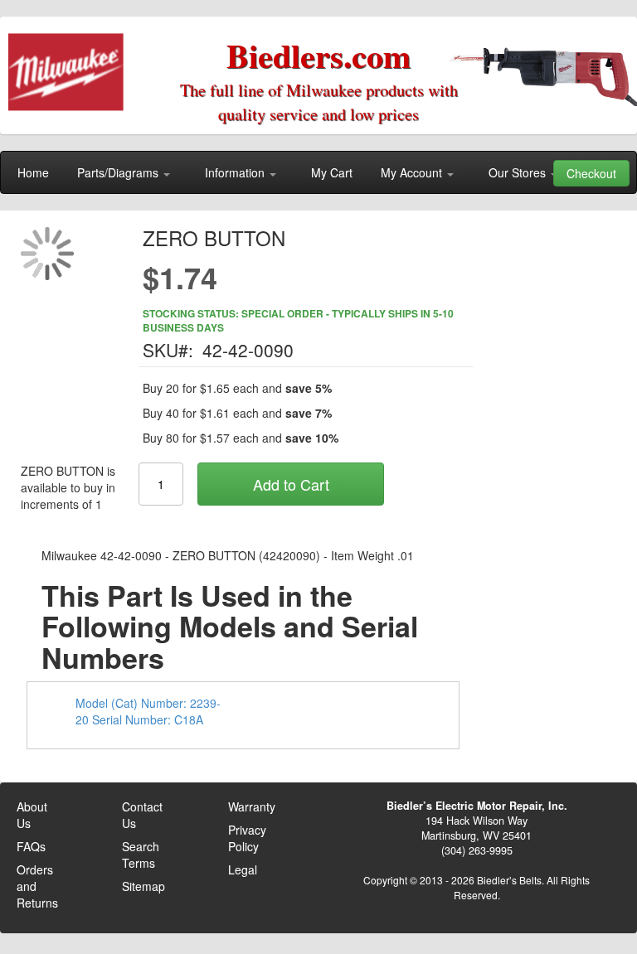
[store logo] (71, 66)
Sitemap (143, 886)
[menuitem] (33, 172)
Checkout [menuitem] (591, 173)
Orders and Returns (37, 886)
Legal (242, 869)
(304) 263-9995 (477, 850)
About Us (32, 814)
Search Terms (140, 854)
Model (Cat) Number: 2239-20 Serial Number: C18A (148, 711)
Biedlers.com (318, 55)
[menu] (318, 172)
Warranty (251, 806)
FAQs (31, 846)
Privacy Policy (247, 838)
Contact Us (142, 814)
